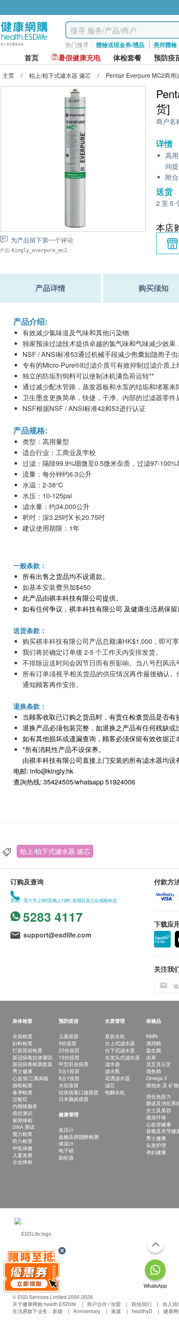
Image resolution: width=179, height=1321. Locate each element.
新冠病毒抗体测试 (32, 1057)
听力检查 (22, 1140)
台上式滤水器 (120, 1042)
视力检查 (22, 1133)
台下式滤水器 (120, 1050)
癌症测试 (22, 1112)
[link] (33, 1232)
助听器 (66, 1157)
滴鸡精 (153, 1042)
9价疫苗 (68, 1042)
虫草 (151, 1057)
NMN (152, 1035)
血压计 (66, 1129)
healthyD (142, 1310)
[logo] (24, 46)
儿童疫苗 (69, 1035)
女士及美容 (158, 1109)
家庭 (116, 1310)
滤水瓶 (112, 1070)
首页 (32, 57)
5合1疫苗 (69, 1070)
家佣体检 (22, 1119)
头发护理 (156, 1144)
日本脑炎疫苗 (74, 1098)
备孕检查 (22, 1092)
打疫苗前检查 (27, 1050)
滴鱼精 (153, 1070)
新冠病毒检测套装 (32, 1063)
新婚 (57, 1310)
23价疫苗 (69, 1050)
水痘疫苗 (69, 1084)
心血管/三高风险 (30, 1077)
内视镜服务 (24, 1105)
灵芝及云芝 (158, 1063)
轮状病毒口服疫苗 (79, 1092)
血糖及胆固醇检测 (79, 1136)
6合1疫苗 (69, 1077)
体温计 (66, 1143)
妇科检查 (22, 1042)
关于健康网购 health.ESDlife (44, 1303)
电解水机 (115, 1092)
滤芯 (110, 1084)
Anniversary (86, 1310)
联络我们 (142, 1303)
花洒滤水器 (117, 1077)
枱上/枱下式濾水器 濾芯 (55, 851)
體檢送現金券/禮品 (120, 44)
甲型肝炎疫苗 (74, 1063)
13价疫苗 (69, 1057)
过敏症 (19, 1098)
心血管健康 (158, 1124)
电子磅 (66, 1150)
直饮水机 (115, 1035)
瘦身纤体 (156, 1117)
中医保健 (22, 1147)
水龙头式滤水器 (122, 1057)
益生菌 (153, 1050)
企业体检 (22, 1161)
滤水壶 (112, 1063)
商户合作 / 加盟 (104, 1303)
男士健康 (22, 1070)
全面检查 (22, 1035)
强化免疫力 (158, 1096)
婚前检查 (22, 1084)
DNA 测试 (23, 1126)
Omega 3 (156, 1077)
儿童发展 (22, 1154)
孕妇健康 (156, 1151)
